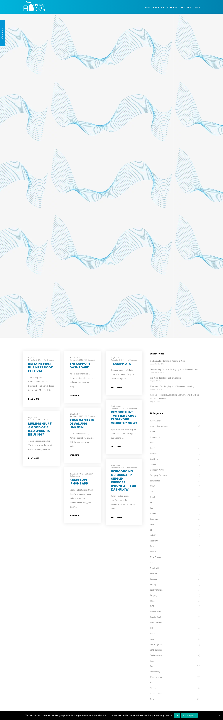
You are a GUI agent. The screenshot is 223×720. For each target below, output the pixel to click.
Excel (152, 497)
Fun (151, 508)
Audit (152, 432)
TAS (152, 661)
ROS (152, 628)
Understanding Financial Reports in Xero (167, 361)
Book (152, 442)
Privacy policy (189, 715)
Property (153, 595)
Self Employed (156, 644)
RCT (152, 606)
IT (151, 530)
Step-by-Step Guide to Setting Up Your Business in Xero (174, 369)
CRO (152, 492)
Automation (155, 437)
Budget (153, 448)
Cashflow (154, 459)
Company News (157, 470)
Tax (151, 666)
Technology (155, 672)
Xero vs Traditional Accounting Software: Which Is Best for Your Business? (174, 397)
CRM (152, 486)
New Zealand (155, 557)
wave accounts (156, 693)
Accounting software (159, 426)
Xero (152, 699)
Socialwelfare (156, 655)
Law (152, 546)
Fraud (152, 502)
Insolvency (154, 519)
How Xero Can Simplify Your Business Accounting (172, 386)
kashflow (154, 541)
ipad (152, 524)
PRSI (152, 601)
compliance (155, 481)
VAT (152, 683)
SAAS (152, 633)
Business (153, 453)
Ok (177, 715)
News (152, 562)
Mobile (153, 552)
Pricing (153, 584)
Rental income (156, 622)
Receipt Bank (155, 612)
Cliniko (153, 464)
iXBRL (153, 535)
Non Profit (154, 568)
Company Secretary (158, 475)
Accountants (155, 421)
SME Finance (156, 650)
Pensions (153, 573)
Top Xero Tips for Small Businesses (165, 378)
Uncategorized (156, 677)
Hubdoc (153, 513)
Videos (153, 688)
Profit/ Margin (156, 590)
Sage (152, 639)
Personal (153, 579)
